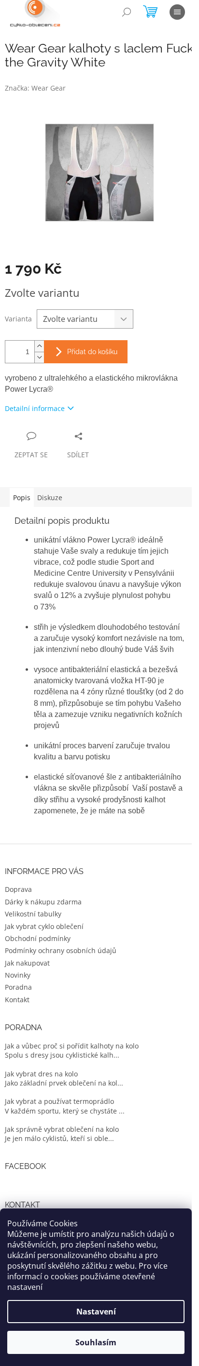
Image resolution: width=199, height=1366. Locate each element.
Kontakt (17, 999)
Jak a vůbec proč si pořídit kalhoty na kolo (72, 1045)
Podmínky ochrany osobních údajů (60, 950)
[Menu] (177, 12)
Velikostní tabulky (33, 913)
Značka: (35, 88)
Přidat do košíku (92, 352)
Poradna (18, 987)
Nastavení (96, 1311)
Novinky (17, 975)
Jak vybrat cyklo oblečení (44, 926)
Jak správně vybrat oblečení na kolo (62, 1129)
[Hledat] (126, 12)
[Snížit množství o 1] (39, 357)
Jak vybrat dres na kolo (41, 1073)
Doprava (18, 889)
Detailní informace (35, 408)
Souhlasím (95, 1342)
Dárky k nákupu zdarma (43, 901)
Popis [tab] (21, 497)
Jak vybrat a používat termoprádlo (59, 1101)
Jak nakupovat (27, 963)
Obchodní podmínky (38, 938)
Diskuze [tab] (49, 497)
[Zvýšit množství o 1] (39, 346)
